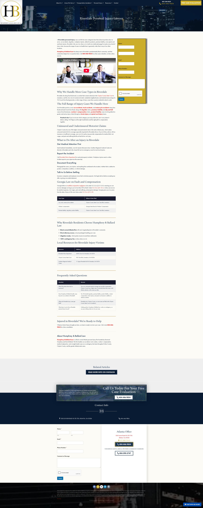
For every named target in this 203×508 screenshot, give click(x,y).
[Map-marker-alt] (108, 486)
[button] (75, 418)
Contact (116, 3)
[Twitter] (101, 486)
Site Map (59, 498)
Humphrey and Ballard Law (99, 500)
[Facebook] (94, 486)
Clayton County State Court (105, 96)
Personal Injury (98, 3)
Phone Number (123, 68)
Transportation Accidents (84, 3)
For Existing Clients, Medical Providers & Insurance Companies (124, 449)
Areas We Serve (69, 3)
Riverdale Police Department (67, 157)
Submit (121, 99)
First (119, 50)
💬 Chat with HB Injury (192, 504)
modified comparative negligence (76, 186)
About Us (59, 3)
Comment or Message (124, 77)
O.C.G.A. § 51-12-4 (98, 188)
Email (120, 60)
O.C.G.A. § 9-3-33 (87, 192)
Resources (108, 3)
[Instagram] (98, 486)
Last (119, 56)
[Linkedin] (105, 486)
